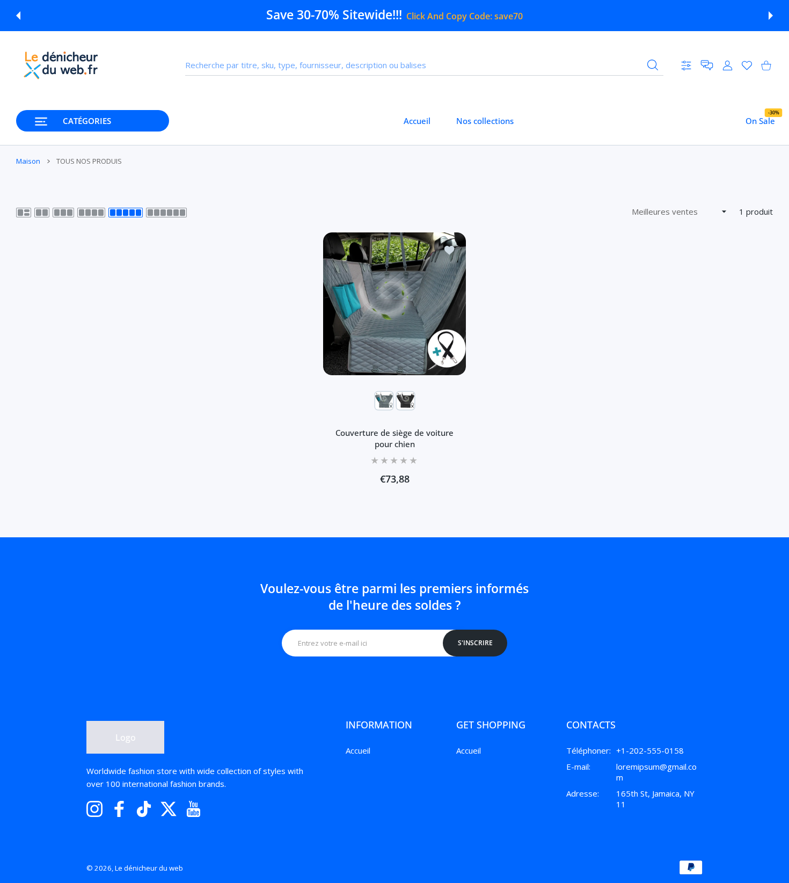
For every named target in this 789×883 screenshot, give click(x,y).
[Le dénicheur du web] (61, 65)
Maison (28, 161)
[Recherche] (652, 65)
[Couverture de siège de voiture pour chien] (394, 303)
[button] (18, 15)
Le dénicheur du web (149, 868)
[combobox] (424, 65)
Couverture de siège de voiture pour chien (394, 438)
